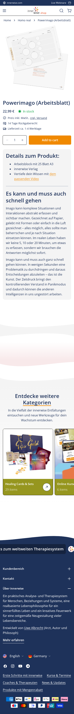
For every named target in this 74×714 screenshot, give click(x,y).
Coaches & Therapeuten (20, 683)
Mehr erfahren (13, 640)
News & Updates (54, 683)
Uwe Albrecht (33, 628)
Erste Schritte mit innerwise (22, 675)
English (15, 656)
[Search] (61, 10)
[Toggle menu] (4, 10)
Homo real (24, 20)
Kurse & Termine (59, 675)
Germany (40, 656)
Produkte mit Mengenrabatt (23, 690)
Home (7, 20)
